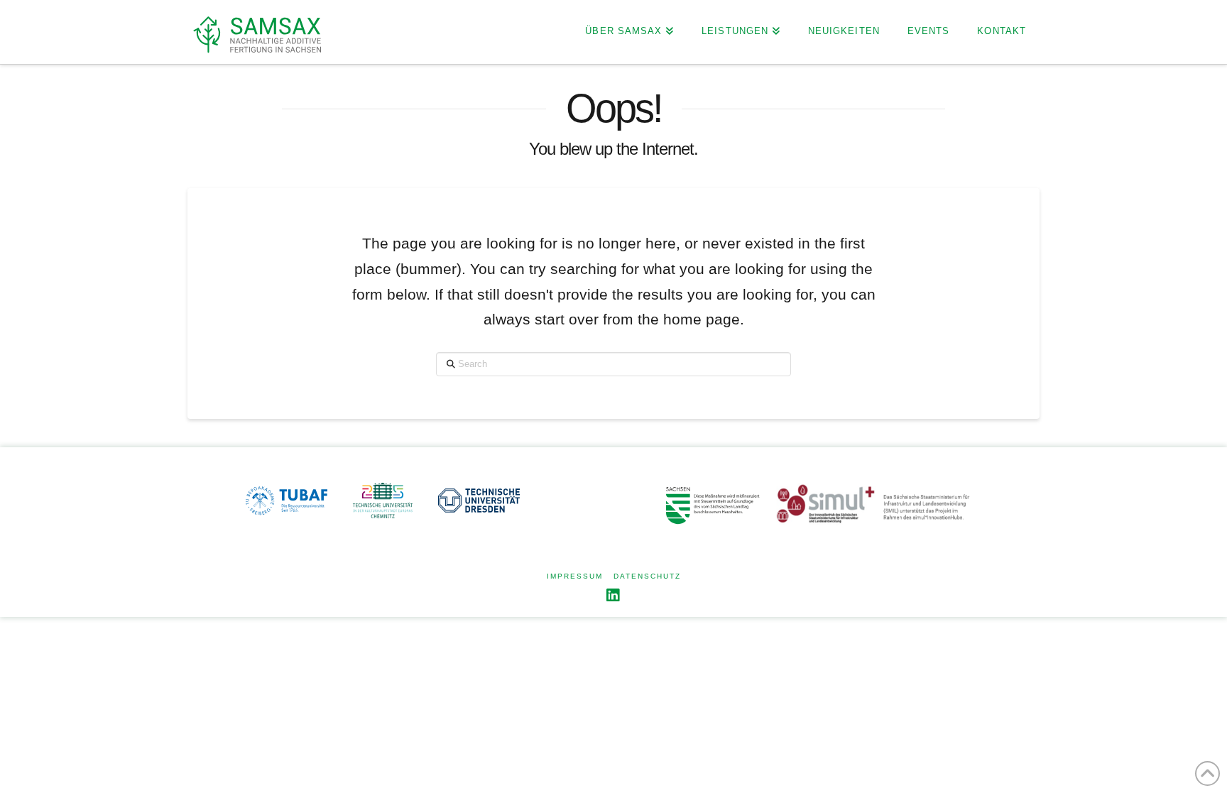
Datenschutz (647, 576)
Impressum (575, 576)
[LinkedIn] (613, 595)
